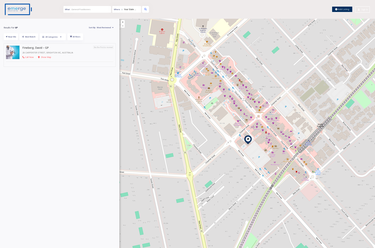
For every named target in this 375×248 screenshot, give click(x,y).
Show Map (45, 57)
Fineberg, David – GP (35, 47)
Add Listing (343, 9)
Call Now (29, 57)
